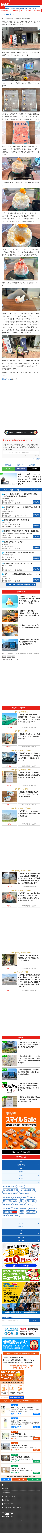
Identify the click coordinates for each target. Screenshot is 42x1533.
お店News (37, 10)
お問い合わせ (6, 1500)
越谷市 (25, 1197)
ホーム (5, 1485)
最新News (15, 10)
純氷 (13, 656)
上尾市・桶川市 (7, 1204)
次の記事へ (33, 465)
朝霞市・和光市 (9, 1212)
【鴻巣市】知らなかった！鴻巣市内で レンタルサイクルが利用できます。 (29, 736)
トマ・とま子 (15, 659)
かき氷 (4, 656)
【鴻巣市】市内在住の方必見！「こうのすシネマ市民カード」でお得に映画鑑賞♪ (29, 794)
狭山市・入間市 (30, 1212)
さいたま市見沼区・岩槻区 (10, 1190)
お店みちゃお (6, 659)
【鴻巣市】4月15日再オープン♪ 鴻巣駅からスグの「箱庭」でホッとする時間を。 (29, 958)
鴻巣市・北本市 (31, 1201)
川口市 (30, 1204)
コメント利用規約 (35, 459)
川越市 (5, 1215)
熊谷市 (22, 1201)
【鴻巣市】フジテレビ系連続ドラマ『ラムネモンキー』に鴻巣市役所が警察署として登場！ (29, 1045)
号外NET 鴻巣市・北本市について (12, 1507)
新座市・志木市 (33, 1208)
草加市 (31, 1197)
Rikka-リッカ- (6, 379)
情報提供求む (6, 1492)
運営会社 (5, 1488)
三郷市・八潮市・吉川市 (10, 1201)
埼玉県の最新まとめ (8, 1186)
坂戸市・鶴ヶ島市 (20, 1204)
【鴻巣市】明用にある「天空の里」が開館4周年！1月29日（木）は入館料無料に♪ (29, 1072)
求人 (22, 10)
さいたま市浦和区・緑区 (28, 1190)
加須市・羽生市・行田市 (10, 1193)
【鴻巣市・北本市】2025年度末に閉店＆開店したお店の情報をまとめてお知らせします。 (29, 775)
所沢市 (22, 1212)
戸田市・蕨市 (7, 1208)
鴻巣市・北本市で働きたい (13, 490)
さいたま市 (20, 1186)
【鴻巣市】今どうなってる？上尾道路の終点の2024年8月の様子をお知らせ (29, 813)
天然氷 (9, 656)
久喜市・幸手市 (24, 1193)
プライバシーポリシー (9, 1504)
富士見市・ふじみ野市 (19, 1208)
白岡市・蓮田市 (7, 1197)
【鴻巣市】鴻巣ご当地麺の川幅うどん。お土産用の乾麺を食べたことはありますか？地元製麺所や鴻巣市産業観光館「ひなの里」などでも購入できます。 (29, 878)
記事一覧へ (21, 465)
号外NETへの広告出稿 (9, 1496)
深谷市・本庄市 (14, 1215)
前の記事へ (9, 465)
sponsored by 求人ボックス (31, 490)
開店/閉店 (28, 10)
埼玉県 (28, 18)
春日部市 (17, 1197)
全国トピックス (5, 10)
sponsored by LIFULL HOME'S (30, 1400)
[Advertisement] (21, 684)
